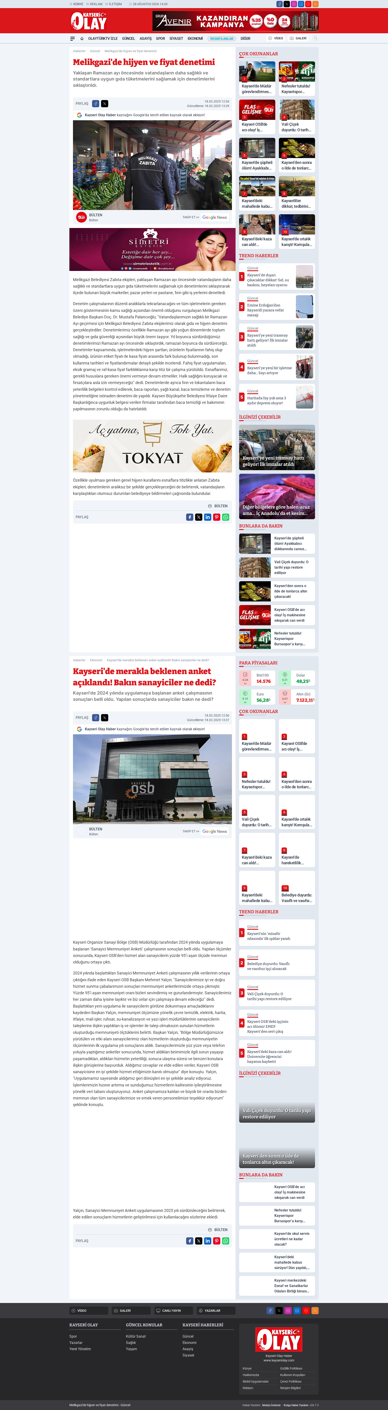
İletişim (115, 4)
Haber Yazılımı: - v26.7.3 (280, 1405)
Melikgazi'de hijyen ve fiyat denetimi (131, 51)
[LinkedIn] (301, 4)
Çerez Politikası (290, 1381)
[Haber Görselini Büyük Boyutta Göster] (152, 165)
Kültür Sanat (136, 1336)
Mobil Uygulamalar (256, 1381)
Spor (160, 38)
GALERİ (301, 38)
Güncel (128, 38)
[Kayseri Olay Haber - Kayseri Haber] (278, 1339)
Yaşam (131, 1349)
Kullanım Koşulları (292, 1375)
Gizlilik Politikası (291, 1368)
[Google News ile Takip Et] (214, 217)
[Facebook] (279, 4)
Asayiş (146, 38)
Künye (78, 4)
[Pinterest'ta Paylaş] (216, 517)
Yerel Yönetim (80, 1349)
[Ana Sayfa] (82, 38)
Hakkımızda (251, 1375)
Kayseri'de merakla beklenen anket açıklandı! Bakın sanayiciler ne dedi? (158, 660)
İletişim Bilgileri (290, 1388)
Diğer (245, 38)
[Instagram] (294, 4)
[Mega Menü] (72, 39)
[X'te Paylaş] (104, 103)
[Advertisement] (48, 110)
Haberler (79, 51)
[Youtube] (308, 4)
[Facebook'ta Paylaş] (95, 103)
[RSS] (315, 4)
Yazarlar (75, 1343)
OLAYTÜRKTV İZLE (103, 38)
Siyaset (176, 38)
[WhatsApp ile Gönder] (225, 517)
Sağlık (131, 1343)
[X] (287, 4)
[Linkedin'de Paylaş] (207, 517)
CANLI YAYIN (171, 1310)
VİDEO (278, 38)
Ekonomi (195, 38)
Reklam (96, 4)
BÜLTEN (95, 217)
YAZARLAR (212, 1310)
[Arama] (316, 38)
